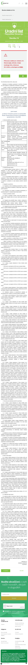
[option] (14, 38)
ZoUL (9, 63)
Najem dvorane (18, 626)
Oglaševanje (17, 646)
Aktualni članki (4, 641)
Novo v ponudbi (4, 632)
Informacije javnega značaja (20, 644)
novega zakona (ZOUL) (13, 653)
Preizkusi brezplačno (19, 633)
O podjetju (17, 641)
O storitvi (17, 632)
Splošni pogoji (17, 647)
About (21, 641)
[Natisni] (23, 76)
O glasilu (2, 624)
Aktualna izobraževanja (19, 623)
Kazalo (6, 76)
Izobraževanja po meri (19, 624)
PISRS (21, 67)
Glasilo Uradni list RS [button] (7, 15)
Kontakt (16, 642)
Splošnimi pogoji (16, 611)
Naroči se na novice (4, 642)
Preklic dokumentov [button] (6, 19)
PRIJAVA (14, 598)
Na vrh (21, 570)
